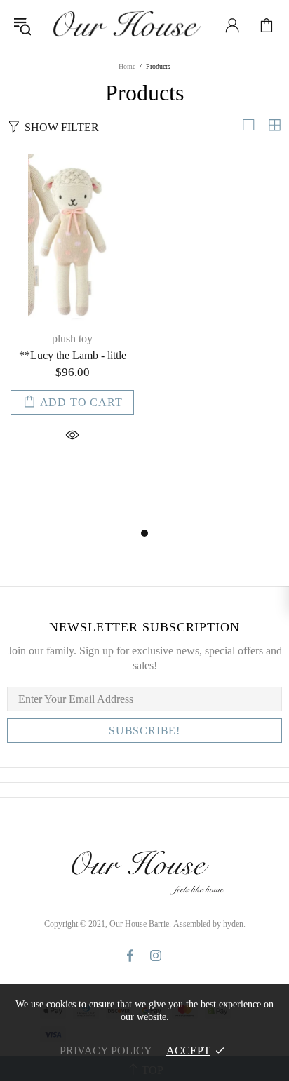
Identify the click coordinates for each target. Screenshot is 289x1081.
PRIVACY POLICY (106, 1050)
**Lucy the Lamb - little (72, 355)
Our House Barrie (125, 25)
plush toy (72, 338)
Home (127, 66)
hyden (233, 924)
